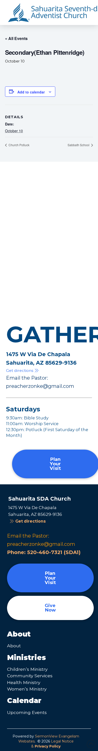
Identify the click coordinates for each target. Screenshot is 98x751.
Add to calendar (31, 91)
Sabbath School (79, 145)
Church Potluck (18, 145)
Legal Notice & (52, 744)
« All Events (16, 38)
